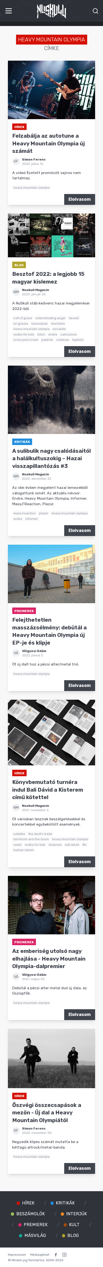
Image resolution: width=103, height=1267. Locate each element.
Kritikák (22, 442)
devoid (74, 318)
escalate (59, 329)
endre (52, 334)
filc (84, 845)
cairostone (68, 334)
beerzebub (39, 323)
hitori (41, 334)
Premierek (24, 611)
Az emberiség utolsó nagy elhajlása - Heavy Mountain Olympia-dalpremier (49, 959)
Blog (19, 265)
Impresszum (17, 1254)
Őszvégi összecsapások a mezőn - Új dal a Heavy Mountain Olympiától (46, 1113)
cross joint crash (25, 340)
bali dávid (72, 845)
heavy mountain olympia (31, 187)
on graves (20, 323)
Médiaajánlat (39, 1254)
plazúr (43, 513)
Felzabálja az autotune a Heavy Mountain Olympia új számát (48, 143)
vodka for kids (23, 334)
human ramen (23, 850)
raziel (17, 845)
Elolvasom (80, 199)
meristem (58, 323)
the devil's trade (40, 834)
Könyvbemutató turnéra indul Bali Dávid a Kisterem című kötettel (47, 790)
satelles (19, 834)
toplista (77, 340)
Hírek (19, 127)
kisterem (55, 845)
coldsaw (62, 340)
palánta (47, 340)
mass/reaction (24, 513)
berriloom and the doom (31, 839)
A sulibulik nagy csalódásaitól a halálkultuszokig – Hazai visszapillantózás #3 (51, 458)
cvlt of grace (22, 318)
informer (31, 519)
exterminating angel (50, 318)
